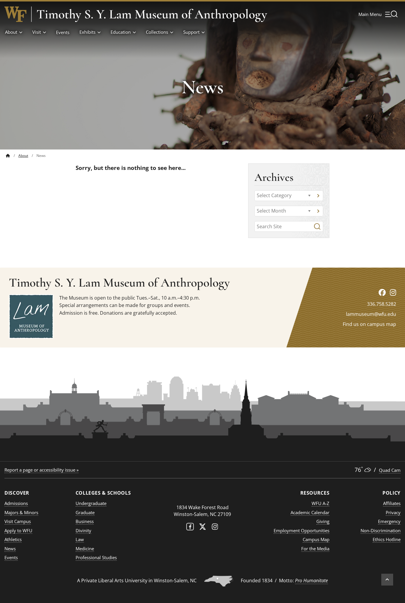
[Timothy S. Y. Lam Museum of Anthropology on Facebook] (382, 292)
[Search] (317, 226)
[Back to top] (387, 580)
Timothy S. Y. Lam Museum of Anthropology (151, 14)
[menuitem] (12, 155)
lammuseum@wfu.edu (371, 314)
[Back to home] (8, 155)
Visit (36, 32)
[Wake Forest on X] (202, 528)
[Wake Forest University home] (15, 14)
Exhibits (87, 32)
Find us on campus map (369, 324)
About (11, 32)
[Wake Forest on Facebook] (190, 528)
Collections (157, 32)
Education (121, 32)
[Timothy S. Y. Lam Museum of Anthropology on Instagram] (393, 292)
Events (62, 32)
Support (191, 32)
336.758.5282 (381, 304)
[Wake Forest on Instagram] (215, 528)
